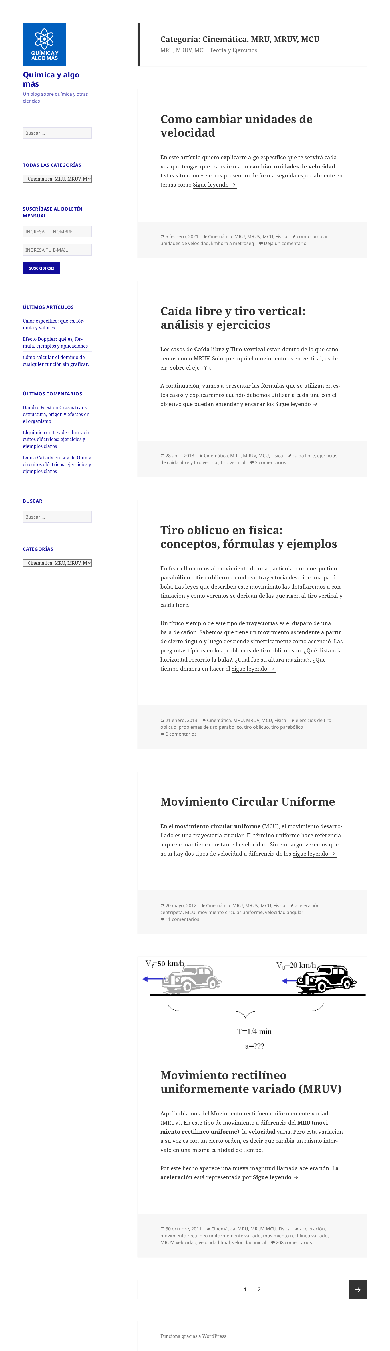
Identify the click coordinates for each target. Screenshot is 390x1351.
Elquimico (34, 432)
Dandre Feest (37, 407)
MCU (190, 912)
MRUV (167, 1242)
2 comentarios (270, 462)
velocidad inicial (249, 1242)
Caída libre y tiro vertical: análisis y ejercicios (233, 317)
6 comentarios (181, 734)
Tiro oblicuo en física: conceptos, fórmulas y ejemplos (248, 536)
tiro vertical (233, 462)
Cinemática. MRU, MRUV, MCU (240, 236)
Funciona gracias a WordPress (193, 1336)
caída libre (304, 455)
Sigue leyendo (215, 184)
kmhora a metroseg (232, 243)
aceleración (312, 1229)
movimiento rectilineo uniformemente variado (210, 1235)
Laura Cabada (38, 457)
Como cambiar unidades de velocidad (236, 125)
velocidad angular (284, 912)
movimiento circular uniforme (230, 912)
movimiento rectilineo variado (295, 1235)
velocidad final (214, 1242)
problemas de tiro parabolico (210, 727)
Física (281, 236)
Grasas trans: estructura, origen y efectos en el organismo (56, 414)
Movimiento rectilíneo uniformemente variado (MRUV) (251, 1081)
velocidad (186, 1242)
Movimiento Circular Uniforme (247, 801)
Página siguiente (358, 1289)
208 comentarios (294, 1242)
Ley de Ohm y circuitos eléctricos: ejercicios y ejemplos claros (57, 439)
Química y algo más (51, 79)
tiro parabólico (287, 727)
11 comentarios (182, 919)
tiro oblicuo (256, 727)
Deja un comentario (285, 243)
